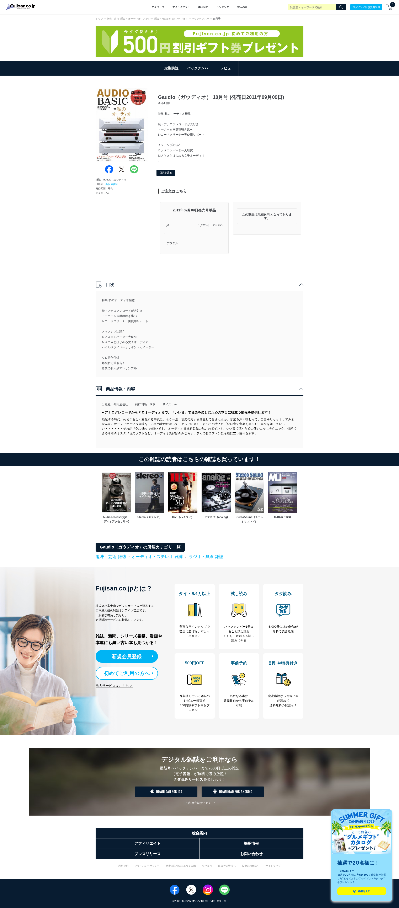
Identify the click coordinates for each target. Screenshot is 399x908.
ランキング (223, 7)
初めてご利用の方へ (127, 673)
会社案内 (207, 865)
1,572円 (203, 225)
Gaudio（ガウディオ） (175, 18)
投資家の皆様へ (250, 865)
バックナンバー (200, 18)
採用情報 (251, 843)
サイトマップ (273, 865)
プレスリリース (147, 854)
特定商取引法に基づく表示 (181, 865)
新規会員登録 (127, 656)
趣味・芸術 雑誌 (116, 18)
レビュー (227, 68)
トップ (99, 18)
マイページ (158, 7)
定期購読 (171, 68)
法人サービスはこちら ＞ (114, 685)
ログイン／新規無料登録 (366, 7)
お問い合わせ (251, 854)
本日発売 (203, 7)
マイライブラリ (181, 7)
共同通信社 (112, 184)
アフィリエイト (147, 843)
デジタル (172, 243)
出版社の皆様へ (227, 865)
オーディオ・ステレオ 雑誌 (143, 18)
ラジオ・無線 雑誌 (206, 556)
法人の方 (242, 7)
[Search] (341, 7)
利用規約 (123, 865)
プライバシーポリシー (147, 865)
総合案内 (199, 833)
